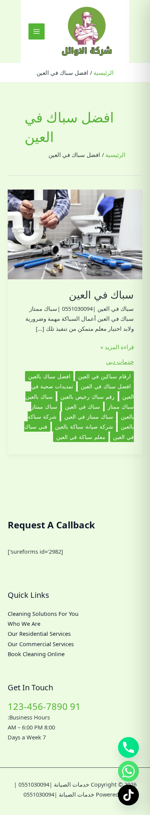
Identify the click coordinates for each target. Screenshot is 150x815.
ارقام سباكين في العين (104, 376)
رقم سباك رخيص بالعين (87, 396)
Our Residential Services (39, 633)
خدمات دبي (120, 361)
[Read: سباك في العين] (75, 234)
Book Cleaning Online (36, 654)
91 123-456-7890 (44, 706)
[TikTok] (128, 795)
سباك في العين (101, 294)
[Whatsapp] (128, 771)
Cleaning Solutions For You (43, 613)
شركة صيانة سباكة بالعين (84, 426)
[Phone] (128, 747)
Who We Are (24, 623)
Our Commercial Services (41, 644)
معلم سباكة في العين (80, 436)
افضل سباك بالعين (49, 376)
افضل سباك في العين (106, 386)
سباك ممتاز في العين (88, 416)
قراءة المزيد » (117, 347)
